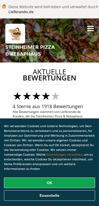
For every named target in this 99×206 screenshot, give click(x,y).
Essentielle (49, 195)
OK (49, 183)
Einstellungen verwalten (64, 154)
